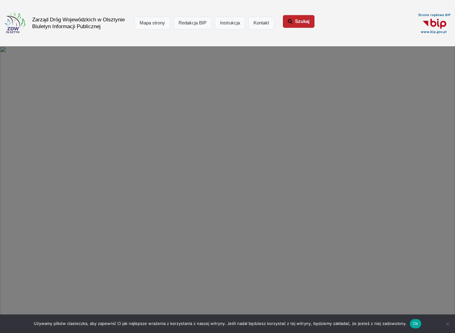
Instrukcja (230, 22)
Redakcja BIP (192, 22)
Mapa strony (152, 22)
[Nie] (447, 324)
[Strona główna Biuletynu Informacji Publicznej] (434, 23)
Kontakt (261, 22)
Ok (415, 323)
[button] (298, 21)
